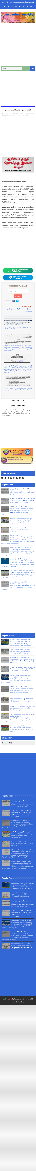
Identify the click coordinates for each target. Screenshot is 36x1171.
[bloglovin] (19, 6)
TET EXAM (17, 115)
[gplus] (12, 6)
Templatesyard (19, 999)
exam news (30, 113)
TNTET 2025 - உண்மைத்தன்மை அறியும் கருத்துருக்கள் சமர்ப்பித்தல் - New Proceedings (18, 388)
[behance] (31, 6)
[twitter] (8, 6)
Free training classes (7, 115)
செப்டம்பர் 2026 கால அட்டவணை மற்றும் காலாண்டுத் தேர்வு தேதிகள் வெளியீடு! (21, 529)
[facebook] (4, 6)
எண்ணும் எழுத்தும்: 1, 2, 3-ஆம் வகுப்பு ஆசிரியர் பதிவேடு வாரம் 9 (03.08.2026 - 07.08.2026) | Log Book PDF (22, 700)
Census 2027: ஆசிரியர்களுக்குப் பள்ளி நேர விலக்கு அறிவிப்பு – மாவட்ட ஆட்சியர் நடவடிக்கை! (22, 708)
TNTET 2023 (24, 115)
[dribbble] (23, 6)
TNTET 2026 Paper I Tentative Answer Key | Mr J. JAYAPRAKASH (18, 328)
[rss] (27, 6)
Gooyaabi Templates (18, 1002)
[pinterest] (15, 6)
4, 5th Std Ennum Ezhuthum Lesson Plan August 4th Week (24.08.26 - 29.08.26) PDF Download (22, 500)
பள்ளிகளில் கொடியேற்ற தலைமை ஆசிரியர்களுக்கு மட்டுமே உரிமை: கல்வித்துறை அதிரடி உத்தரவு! (20, 651)
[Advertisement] (18, 45)
